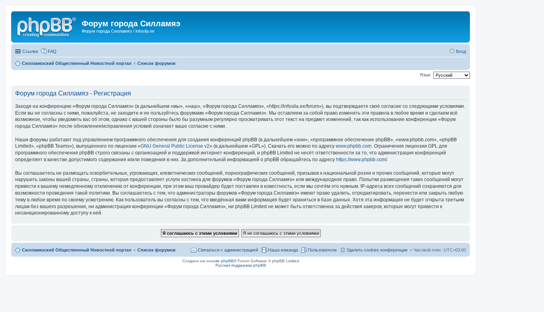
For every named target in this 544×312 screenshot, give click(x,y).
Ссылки (30, 51)
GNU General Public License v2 (175, 146)
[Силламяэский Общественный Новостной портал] (47, 26)
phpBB (227, 261)
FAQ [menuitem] (52, 51)
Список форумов (156, 250)
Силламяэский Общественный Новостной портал (76, 250)
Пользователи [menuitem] (322, 250)
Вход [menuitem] (461, 51)
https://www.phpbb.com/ (361, 159)
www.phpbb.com (354, 146)
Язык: (425, 74)
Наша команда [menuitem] (283, 250)
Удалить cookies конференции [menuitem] (376, 250)
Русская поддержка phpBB (240, 265)
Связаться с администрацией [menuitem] (228, 250)
